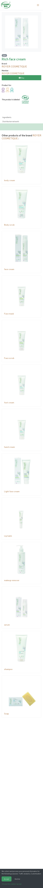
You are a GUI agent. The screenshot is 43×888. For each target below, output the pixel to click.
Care (4, 55)
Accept (6, 879)
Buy (22, 77)
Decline (17, 879)
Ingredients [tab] (6, 117)
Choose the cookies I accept (12, 884)
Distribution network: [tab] (10, 121)
